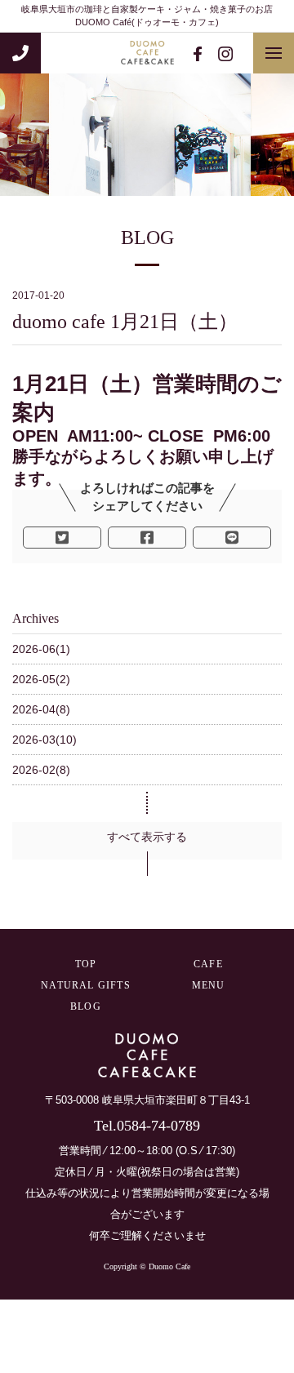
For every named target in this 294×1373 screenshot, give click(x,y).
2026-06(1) (41, 648)
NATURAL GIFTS (86, 985)
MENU (208, 985)
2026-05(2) (41, 679)
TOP (86, 964)
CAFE (208, 964)
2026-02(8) (41, 769)
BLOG (85, 1006)
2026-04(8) (41, 709)
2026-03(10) (44, 739)
